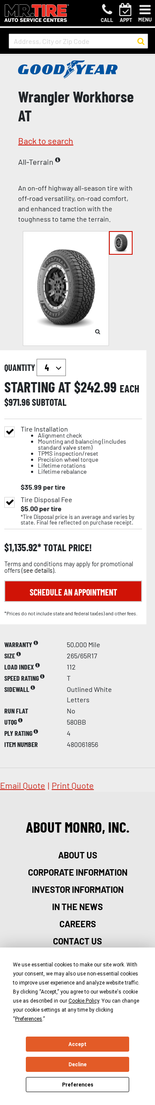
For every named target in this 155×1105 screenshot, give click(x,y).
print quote (73, 785)
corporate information (77, 872)
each (130, 388)
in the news (77, 906)
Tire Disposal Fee (46, 499)
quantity (20, 367)
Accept (77, 1044)
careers (77, 924)
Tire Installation (73, 450)
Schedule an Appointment (73, 592)
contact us (77, 941)
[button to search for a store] (141, 41)
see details (38, 570)
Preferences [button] (28, 1019)
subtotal (49, 402)
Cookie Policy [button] (83, 1001)
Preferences (77, 1085)
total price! (66, 547)
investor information (78, 889)
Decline (77, 1065)
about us (77, 855)
